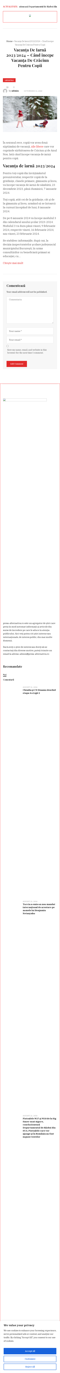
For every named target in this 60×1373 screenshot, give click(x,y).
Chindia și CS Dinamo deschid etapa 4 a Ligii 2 (39, 691)
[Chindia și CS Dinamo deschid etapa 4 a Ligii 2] (12, 791)
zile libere (37, 146)
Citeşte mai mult (13, 263)
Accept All (30, 1351)
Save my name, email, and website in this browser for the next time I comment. (27, 351)
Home (9, 41)
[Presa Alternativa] (30, 16)
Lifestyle (9, 80)
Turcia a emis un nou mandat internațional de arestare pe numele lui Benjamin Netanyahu (39, 909)
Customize (30, 1359)
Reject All (30, 1366)
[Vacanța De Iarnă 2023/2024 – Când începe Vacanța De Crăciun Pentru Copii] (30, 113)
